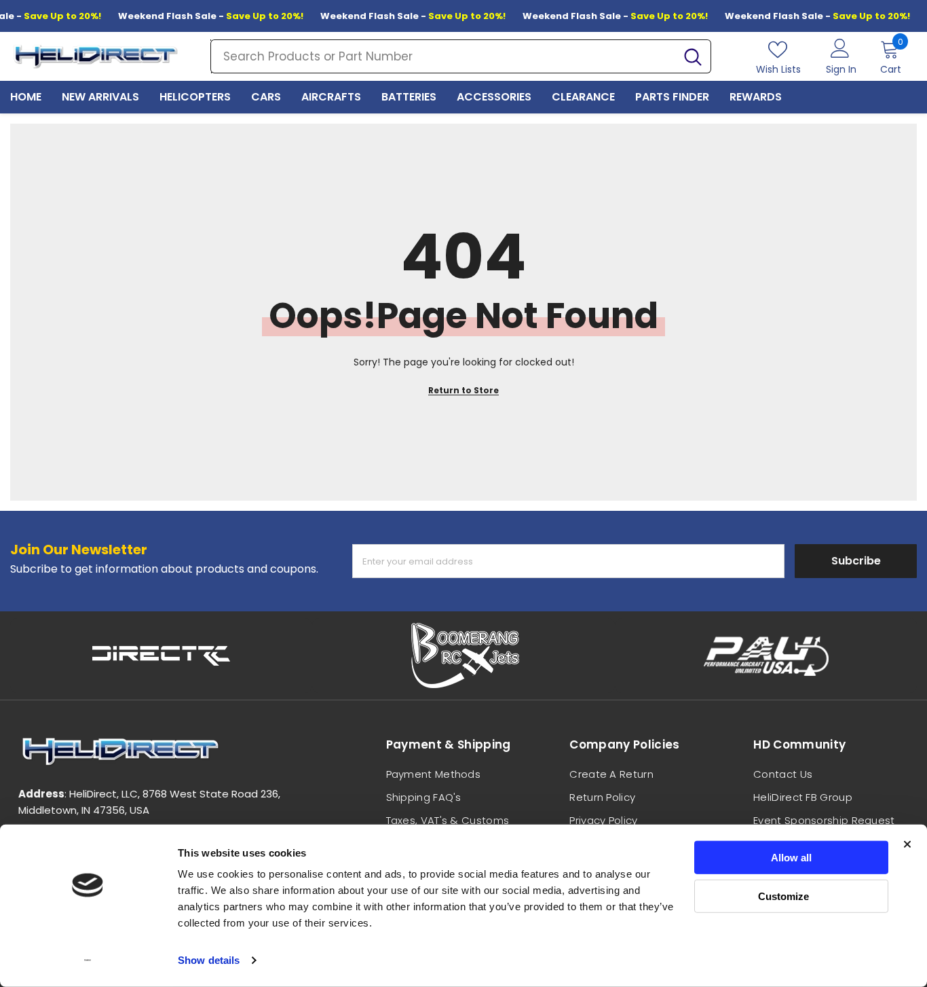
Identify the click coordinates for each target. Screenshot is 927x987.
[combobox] (443, 56)
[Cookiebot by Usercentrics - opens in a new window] (88, 960)
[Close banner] (907, 844)
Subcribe (856, 561)
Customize (783, 895)
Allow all (791, 857)
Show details (209, 960)
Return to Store (463, 390)
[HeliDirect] (161, 655)
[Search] (461, 56)
